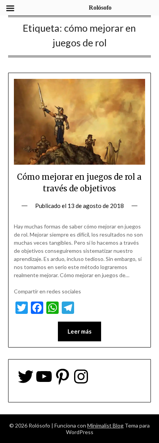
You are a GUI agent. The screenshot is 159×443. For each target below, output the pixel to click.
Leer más (79, 331)
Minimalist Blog (105, 425)
